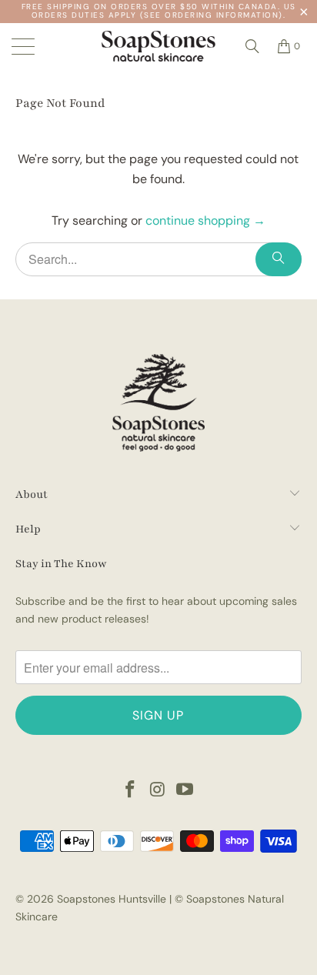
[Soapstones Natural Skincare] (158, 46)
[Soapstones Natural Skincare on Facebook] (130, 790)
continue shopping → (205, 220)
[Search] (252, 46)
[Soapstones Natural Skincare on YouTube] (185, 790)
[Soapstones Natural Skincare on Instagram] (157, 790)
